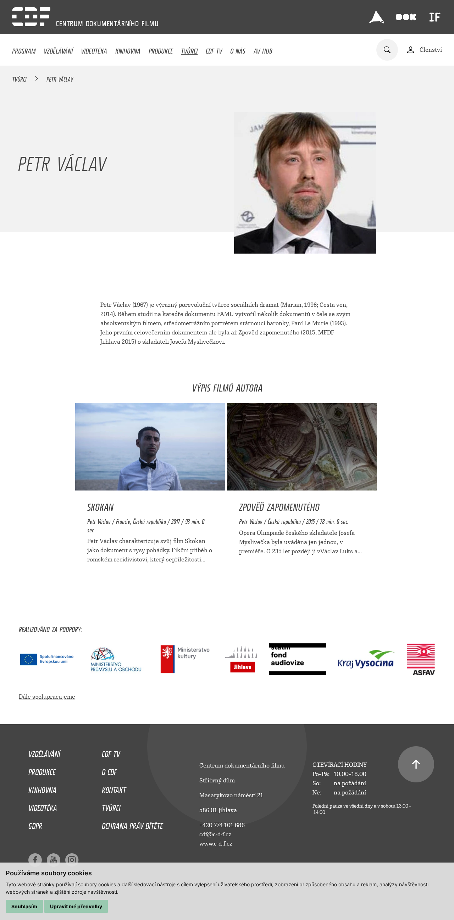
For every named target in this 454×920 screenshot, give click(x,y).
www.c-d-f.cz (215, 843)
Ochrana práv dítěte (132, 824)
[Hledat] (387, 50)
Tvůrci (189, 49)
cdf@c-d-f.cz (215, 834)
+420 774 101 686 (222, 825)
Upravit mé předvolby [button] (76, 906)
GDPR (35, 824)
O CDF (109, 770)
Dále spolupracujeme (47, 696)
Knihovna (127, 49)
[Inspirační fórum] (435, 17)
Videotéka (94, 49)
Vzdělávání (58, 49)
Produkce (161, 49)
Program (23, 49)
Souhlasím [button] (24, 906)
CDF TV (214, 49)
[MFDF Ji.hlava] (376, 17)
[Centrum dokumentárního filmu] (31, 16)
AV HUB (263, 49)
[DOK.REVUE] (406, 17)
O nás (237, 49)
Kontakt (114, 788)
